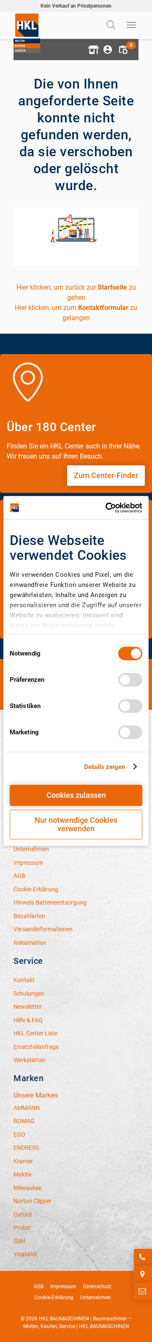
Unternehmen (95, 1297)
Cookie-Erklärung (54, 1297)
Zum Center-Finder (106, 475)
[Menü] (131, 25)
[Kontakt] (143, 1291)
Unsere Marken (36, 1095)
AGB (38, 1286)
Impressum (63, 1286)
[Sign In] (107, 49)
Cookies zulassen (76, 795)
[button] (92, 49)
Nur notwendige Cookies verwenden (76, 824)
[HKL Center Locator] (143, 1274)
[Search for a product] (112, 25)
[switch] (130, 679)
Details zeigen (104, 767)
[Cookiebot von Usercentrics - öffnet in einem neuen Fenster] (107, 507)
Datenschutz (97, 1286)
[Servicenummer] (143, 1257)
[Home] (27, 32)
